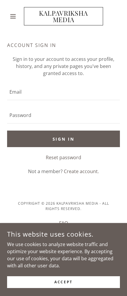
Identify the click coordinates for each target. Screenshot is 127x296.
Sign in (64, 139)
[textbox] (63, 92)
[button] (15, 16)
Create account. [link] (81, 171)
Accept (63, 281)
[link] (63, 16)
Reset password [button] (63, 157)
